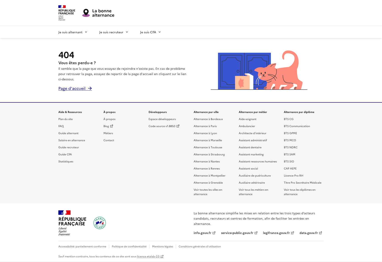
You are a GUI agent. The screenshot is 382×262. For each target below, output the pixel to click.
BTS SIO (289, 161)
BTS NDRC (291, 147)
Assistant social (248, 168)
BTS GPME (290, 133)
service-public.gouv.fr (237, 232)
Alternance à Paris (205, 126)
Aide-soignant (247, 119)
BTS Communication (297, 126)
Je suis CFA (148, 32)
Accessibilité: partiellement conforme (82, 246)
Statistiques (65, 161)
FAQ (61, 126)
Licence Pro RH (293, 175)
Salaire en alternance (71, 140)
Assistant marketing (251, 154)
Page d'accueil (72, 88)
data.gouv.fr (309, 232)
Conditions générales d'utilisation (200, 246)
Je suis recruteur (111, 32)
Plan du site (65, 119)
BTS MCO (290, 140)
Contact (108, 140)
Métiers (108, 133)
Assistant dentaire (250, 147)
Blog (106, 126)
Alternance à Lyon (205, 133)
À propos (109, 119)
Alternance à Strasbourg (209, 154)
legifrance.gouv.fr (276, 232)
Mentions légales (162, 246)
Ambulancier (247, 126)
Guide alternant (68, 133)
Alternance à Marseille (208, 140)
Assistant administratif (253, 140)
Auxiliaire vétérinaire (252, 182)
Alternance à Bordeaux (208, 119)
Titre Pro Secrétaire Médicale (302, 182)
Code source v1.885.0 (162, 126)
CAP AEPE (290, 168)
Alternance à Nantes (207, 161)
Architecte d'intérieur (252, 133)
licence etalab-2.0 (148, 256)
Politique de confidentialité (129, 246)
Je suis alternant (70, 32)
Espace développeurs (162, 119)
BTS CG (289, 119)
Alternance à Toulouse (208, 147)
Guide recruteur (68, 147)
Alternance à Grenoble (208, 182)
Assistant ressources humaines (258, 161)
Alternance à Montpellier (209, 175)
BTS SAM (289, 154)
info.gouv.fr (202, 232)
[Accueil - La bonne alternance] (100, 223)
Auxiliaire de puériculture (255, 175)
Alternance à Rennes (207, 168)
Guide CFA (65, 154)
